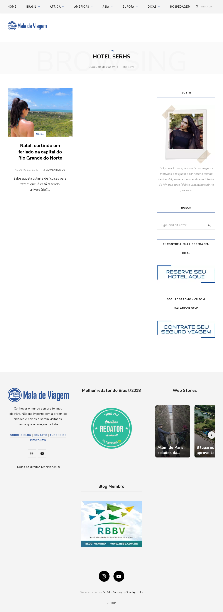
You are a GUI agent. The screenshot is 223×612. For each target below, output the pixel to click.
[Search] (197, 6)
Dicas (152, 6)
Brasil (31, 6)
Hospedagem (180, 6)
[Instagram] (104, 576)
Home (12, 6)
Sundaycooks (134, 592)
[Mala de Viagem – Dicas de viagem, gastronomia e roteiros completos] (27, 25)
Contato (40, 435)
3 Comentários (54, 169)
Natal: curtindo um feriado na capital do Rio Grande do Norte (40, 151)
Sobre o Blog (20, 435)
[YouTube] (118, 576)
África (55, 6)
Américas (81, 6)
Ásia (106, 6)
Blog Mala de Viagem (102, 67)
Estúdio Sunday (112, 592)
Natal (40, 134)
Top (113, 603)
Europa (128, 6)
